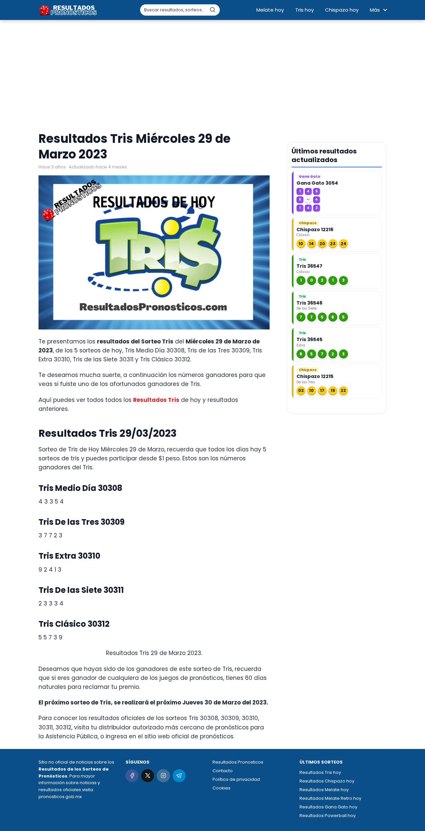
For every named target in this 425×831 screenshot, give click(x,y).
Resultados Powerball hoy (327, 815)
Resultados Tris (156, 400)
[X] (147, 775)
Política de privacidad (236, 779)
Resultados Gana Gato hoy (328, 807)
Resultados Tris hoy (320, 772)
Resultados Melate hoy (324, 789)
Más (375, 9)
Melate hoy (270, 9)
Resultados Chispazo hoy (326, 781)
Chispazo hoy (342, 9)
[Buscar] (212, 9)
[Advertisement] (212, 76)
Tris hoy (304, 9)
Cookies (221, 788)
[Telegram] (179, 775)
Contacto (222, 771)
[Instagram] (163, 775)
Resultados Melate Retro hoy (330, 798)
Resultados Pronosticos (237, 762)
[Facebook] (132, 775)
